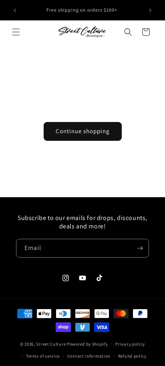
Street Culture (51, 343)
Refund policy (132, 356)
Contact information (89, 356)
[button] (16, 32)
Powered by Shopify (87, 343)
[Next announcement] (150, 10)
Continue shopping (83, 131)
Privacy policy (130, 344)
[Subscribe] (140, 248)
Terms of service (43, 356)
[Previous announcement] (15, 10)
